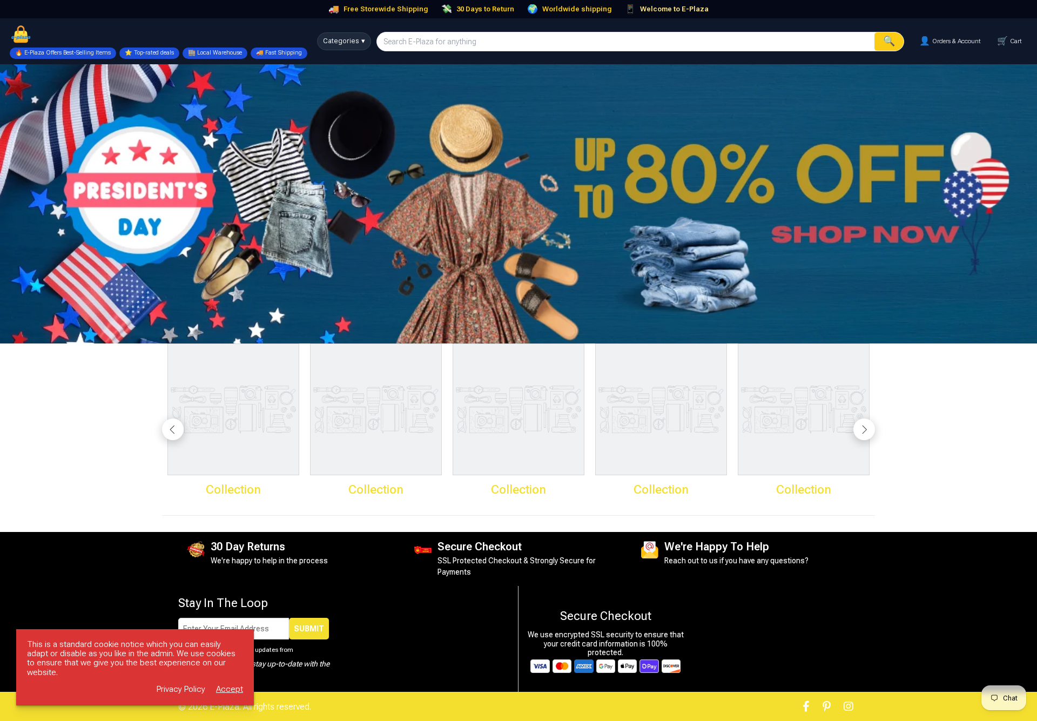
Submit (309, 628)
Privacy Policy (181, 689)
